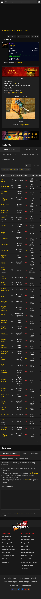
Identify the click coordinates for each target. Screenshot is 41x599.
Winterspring (19, 180)
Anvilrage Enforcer (3, 380)
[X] (15, 589)
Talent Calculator (8, 556)
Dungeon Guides (27, 543)
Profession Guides (8, 549)
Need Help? (7, 578)
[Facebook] (22, 589)
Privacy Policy (15, 585)
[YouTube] (25, 589)
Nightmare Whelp (4, 256)
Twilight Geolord (3, 420)
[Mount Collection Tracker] (20, 135)
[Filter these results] (29, 165)
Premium (34, 582)
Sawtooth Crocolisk (4, 302)
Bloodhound (4, 244)
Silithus (19, 270)
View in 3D (34, 36)
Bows (26, 30)
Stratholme (19, 289)
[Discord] (12, 589)
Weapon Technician (4, 371)
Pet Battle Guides (27, 556)
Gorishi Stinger (3, 232)
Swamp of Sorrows (19, 283)
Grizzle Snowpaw (4, 180)
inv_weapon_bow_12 (17, 92)
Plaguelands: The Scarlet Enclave (19, 315)
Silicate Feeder (3, 359)
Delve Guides (6, 540)
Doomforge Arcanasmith (4, 211)
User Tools (17, 578)
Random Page (24, 582)
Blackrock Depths (19, 192)
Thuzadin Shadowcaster (5, 289)
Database (7, 30)
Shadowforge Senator (5, 205)
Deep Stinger (5, 238)
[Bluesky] (18, 589)
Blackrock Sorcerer (4, 428)
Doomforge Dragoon (4, 352)
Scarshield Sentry (4, 217)
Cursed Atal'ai (5, 186)
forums (27, 480)
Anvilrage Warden (3, 340)
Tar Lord (3, 225)
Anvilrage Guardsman (4, 334)
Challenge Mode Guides (29, 562)
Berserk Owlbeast (3, 277)
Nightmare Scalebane (4, 321)
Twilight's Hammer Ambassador (4, 308)
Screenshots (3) (20, 96)
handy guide (33, 473)
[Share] (39, 2)
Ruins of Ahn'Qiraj (19, 359)
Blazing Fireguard (3, 402)
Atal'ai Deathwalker (4, 346)
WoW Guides (6, 533)
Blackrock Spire (19, 218)
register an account (26, 513)
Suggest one (24, 125)
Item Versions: (9, 63)
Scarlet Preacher (3, 315)
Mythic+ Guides (7, 546)
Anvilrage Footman (3, 263)
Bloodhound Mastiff (4, 192)
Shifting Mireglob (3, 283)
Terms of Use (26, 585)
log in (17, 513)
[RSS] (28, 589)
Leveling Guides (7, 543)
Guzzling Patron (3, 408)
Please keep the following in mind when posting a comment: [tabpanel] (19, 489)
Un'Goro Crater (19, 225)
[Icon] (5, 45)
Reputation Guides (27, 552)
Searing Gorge (19, 377)
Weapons (19, 30)
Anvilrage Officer (3, 389)
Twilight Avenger (3, 268)
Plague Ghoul (5, 414)
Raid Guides (6, 552)
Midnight (5, 562)
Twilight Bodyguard (4, 199)
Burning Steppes (19, 384)
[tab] (10, 149)
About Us (26, 578)
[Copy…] (26, 165)
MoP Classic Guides (28, 533)
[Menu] (2, 2)
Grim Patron (4, 250)
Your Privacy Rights (10, 582)
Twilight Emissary (3, 327)
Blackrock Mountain (19, 380)
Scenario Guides (26, 559)
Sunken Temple (19, 186)
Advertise (34, 578)
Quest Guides (26, 549)
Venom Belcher (3, 365)
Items (13, 30)
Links (27, 36)
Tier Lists (5, 559)
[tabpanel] (20, 303)
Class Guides (6, 536)
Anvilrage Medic (3, 296)
